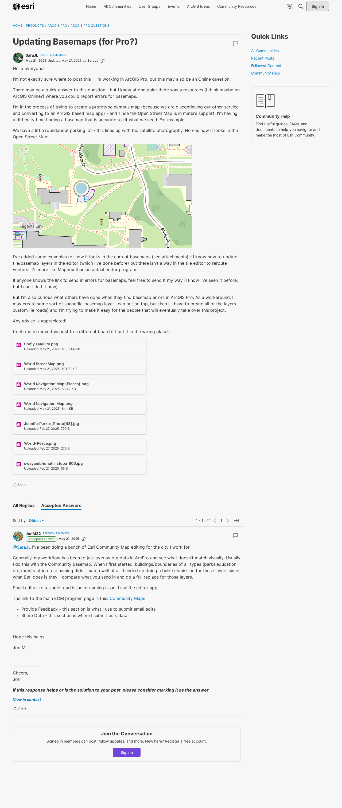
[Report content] (235, 43)
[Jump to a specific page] (236, 520)
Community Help (265, 73)
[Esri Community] (24, 6)
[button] (102, 196)
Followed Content (266, 65)
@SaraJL (22, 547)
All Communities (265, 50)
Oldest (35, 520)
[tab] (24, 505)
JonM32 (33, 533)
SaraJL (32, 55)
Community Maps (127, 598)
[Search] (301, 6)
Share (19, 485)
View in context (27, 699)
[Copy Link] (102, 60)
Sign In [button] (127, 752)
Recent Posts (262, 58)
